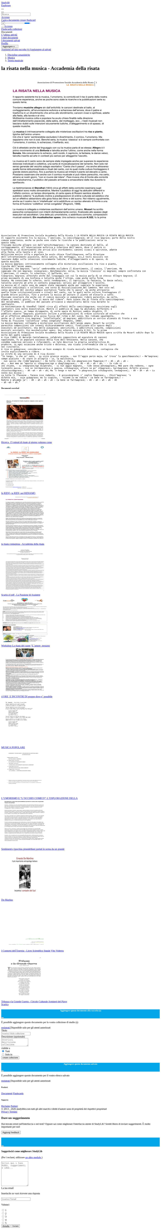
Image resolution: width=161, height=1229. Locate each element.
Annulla (6, 1226)
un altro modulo (33, 1157)
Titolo (4, 1030)
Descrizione (13, 1036)
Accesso (5, 17)
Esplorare (6, 5)
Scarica (4, 1004)
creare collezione (10, 1057)
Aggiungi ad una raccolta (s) (15, 49)
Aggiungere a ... (10, 46)
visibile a (5, 1048)
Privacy (5, 1111)
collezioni (17, 29)
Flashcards (6, 29)
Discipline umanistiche (19, 55)
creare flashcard (28, 20)
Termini (13, 1111)
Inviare (15, 1226)
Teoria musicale (15, 60)
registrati (5, 1027)
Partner (14, 1106)
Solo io (8, 1054)
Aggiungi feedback (11, 1132)
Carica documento (10, 20)
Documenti (6, 1093)
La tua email (7, 1188)
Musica (11, 57)
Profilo (4, 43)
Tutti (7, 1051)
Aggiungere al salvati (40, 49)
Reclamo (5, 1106)
